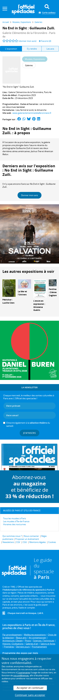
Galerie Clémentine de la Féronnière (25, 92)
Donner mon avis (29, 195)
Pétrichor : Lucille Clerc (8, 301)
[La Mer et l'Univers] (24, 283)
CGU (25, 542)
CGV (18, 542)
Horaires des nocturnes (14, 524)
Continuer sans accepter (30, 695)
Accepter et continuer (30, 688)
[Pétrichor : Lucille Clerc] (9, 287)
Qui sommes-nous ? (12, 536)
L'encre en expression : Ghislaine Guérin (39, 305)
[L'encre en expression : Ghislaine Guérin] (40, 288)
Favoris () (46, 41)
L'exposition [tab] (11, 48)
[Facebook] (19, 119)
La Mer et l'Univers (22, 293)
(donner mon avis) (27, 41)
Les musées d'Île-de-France (16, 521)
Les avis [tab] (50, 48)
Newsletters (8, 542)
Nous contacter (31, 536)
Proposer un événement (27, 539)
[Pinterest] (34, 119)
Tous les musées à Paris (14, 518)
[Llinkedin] (39, 119)
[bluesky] (29, 119)
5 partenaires (23, 672)
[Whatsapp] (24, 119)
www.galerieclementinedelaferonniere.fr (31, 112)
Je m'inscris (29, 432)
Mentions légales (37, 542)
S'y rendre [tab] (32, 48)
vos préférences (21, 675)
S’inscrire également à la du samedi (28, 424)
